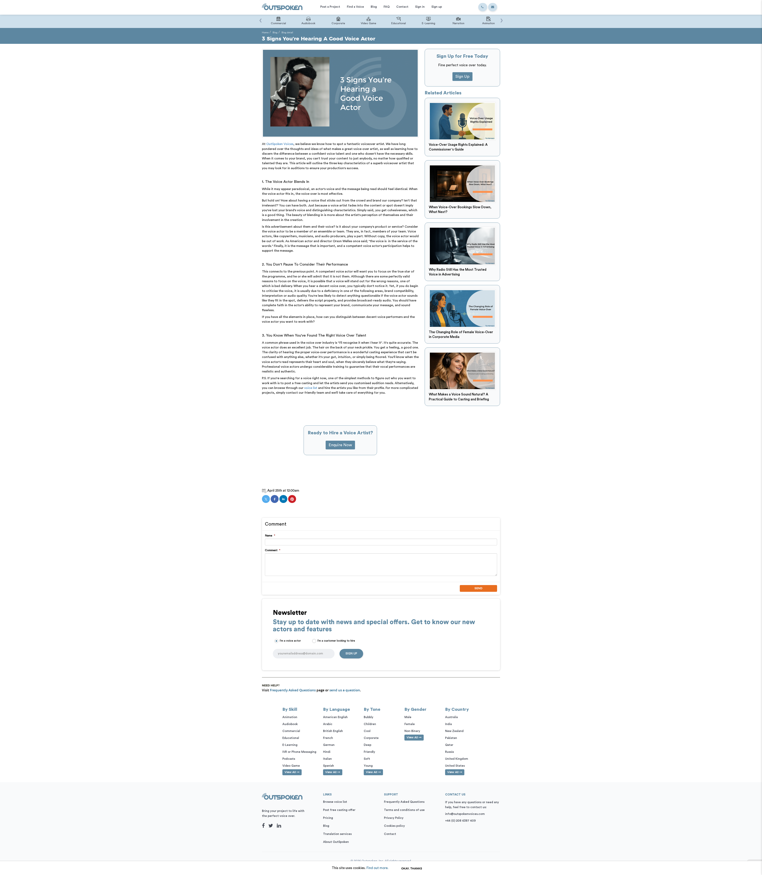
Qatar (449, 745)
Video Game (291, 765)
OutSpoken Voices (279, 144)
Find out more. (377, 868)
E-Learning (289, 745)
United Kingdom (456, 758)
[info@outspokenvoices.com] (492, 7)
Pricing (328, 817)
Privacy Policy (393, 817)
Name (270, 535)
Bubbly (368, 717)
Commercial (291, 731)
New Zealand (454, 731)
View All (291, 772)
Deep (367, 745)
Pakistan (451, 738)
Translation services (337, 834)
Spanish (328, 765)
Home (265, 32)
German (329, 745)
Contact (390, 834)
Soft (367, 758)
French (328, 738)
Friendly (369, 751)
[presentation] (260, 18)
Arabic (327, 724)
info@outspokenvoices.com (465, 814)
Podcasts (288, 758)
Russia (449, 751)
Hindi (326, 751)
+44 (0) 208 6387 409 (460, 820)
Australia (451, 717)
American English (335, 717)
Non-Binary (412, 731)
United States (455, 765)
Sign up (351, 653)
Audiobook (290, 724)
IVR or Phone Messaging (299, 751)
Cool (367, 731)
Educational (290, 738)
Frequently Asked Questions (293, 690)
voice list (310, 388)
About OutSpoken (336, 841)
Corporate (371, 738)
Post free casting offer (339, 810)
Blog (275, 32)
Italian (327, 758)
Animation (289, 717)
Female (409, 724)
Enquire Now (340, 445)
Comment (272, 550)
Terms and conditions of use (404, 810)
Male (407, 717)
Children (370, 724)
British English (333, 731)
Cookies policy (394, 825)
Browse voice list (335, 801)
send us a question (344, 690)
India (448, 724)
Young (368, 765)
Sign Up (462, 77)
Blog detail (287, 32)
